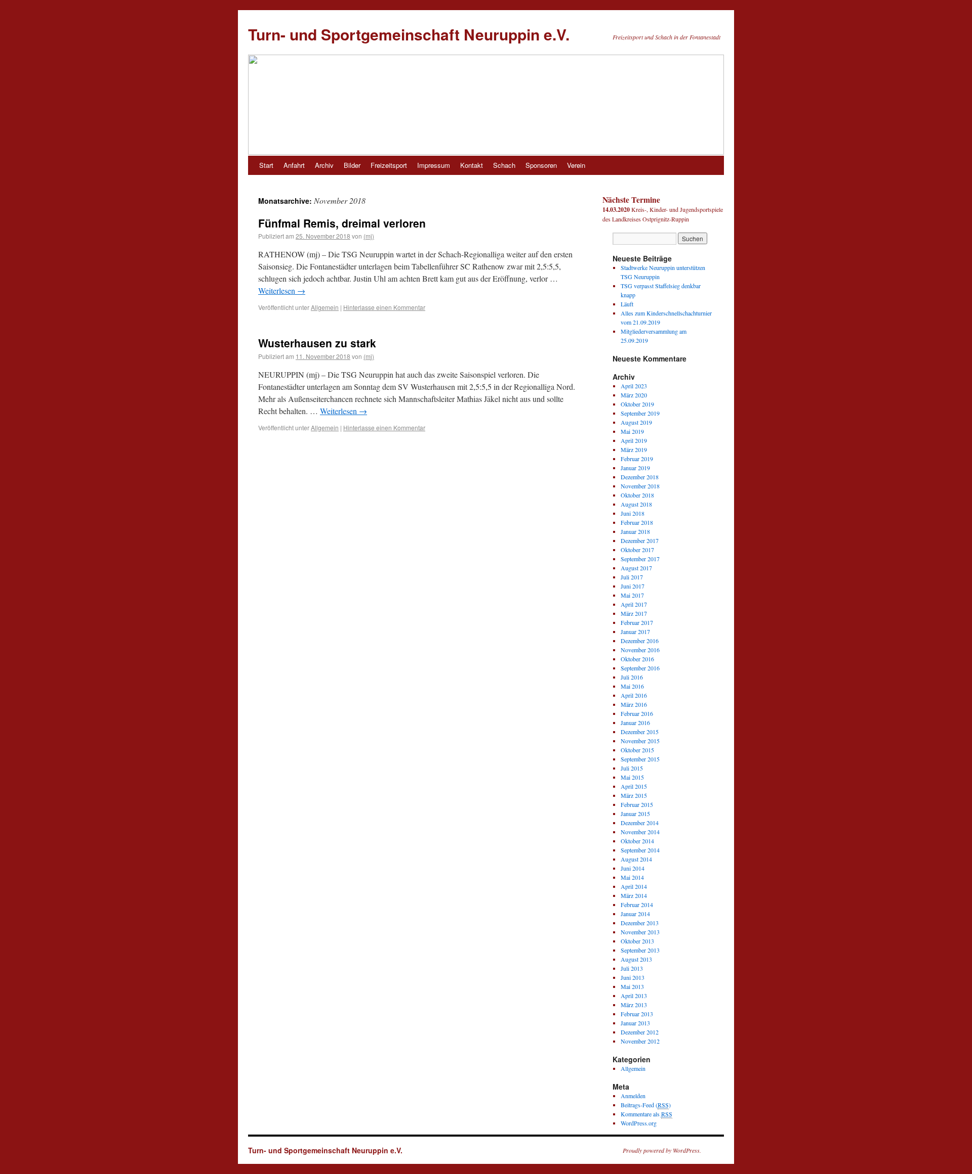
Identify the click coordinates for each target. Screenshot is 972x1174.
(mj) (368, 236)
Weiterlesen (281, 290)
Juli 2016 (632, 677)
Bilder (352, 165)
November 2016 (640, 650)
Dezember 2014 (640, 823)
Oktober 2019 (637, 404)
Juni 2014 (632, 868)
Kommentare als (646, 1114)
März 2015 (634, 795)
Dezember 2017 (640, 540)
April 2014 (634, 886)
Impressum (433, 165)
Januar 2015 (635, 813)
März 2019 (634, 449)
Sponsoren (541, 165)
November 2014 (640, 832)
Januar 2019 (635, 468)
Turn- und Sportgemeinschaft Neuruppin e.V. (409, 34)
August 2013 (636, 959)
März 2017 (634, 613)
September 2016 (640, 668)
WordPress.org (639, 1123)
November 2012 (640, 1041)
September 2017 (640, 559)
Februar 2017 (637, 622)
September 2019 (640, 413)
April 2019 (634, 440)
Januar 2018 (635, 531)
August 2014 (636, 859)
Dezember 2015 (640, 732)
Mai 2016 (632, 686)
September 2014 (640, 850)
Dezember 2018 (640, 477)
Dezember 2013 (640, 923)
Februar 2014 (637, 904)
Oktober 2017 (637, 550)
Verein (576, 165)
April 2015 (634, 786)
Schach (504, 165)
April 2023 (634, 386)
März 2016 (634, 704)
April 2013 (634, 995)
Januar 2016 (635, 722)
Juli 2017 (632, 577)
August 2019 (636, 422)
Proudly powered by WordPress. (662, 1150)
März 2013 (634, 1005)
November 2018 (640, 486)
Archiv (324, 165)
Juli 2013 (632, 968)
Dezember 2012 (640, 1032)
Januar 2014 (635, 914)
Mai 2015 (632, 777)
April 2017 (634, 604)
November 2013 (640, 932)
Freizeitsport (389, 165)
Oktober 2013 (637, 941)
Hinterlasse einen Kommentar (384, 307)
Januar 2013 (635, 1023)
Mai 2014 (632, 877)
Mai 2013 (632, 986)
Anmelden (633, 1096)
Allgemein (325, 307)
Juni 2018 (632, 513)
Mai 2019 (632, 431)
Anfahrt (294, 165)
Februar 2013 (637, 1014)
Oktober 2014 (637, 841)
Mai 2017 (632, 595)
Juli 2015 (632, 768)
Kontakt (471, 165)
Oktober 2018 (637, 495)
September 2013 (640, 950)
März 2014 (634, 895)
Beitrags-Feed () (646, 1105)
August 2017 (636, 568)
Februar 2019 (637, 459)
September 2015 (640, 759)
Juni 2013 (632, 977)
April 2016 (634, 695)
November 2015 (640, 741)
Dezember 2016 (640, 641)
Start (266, 165)
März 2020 (634, 395)
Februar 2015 (637, 804)
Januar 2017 (635, 631)
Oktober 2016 (637, 659)
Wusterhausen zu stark (317, 342)
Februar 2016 (637, 713)
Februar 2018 (637, 522)
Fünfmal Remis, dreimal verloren (342, 223)
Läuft (627, 304)
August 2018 (636, 504)
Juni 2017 (632, 586)
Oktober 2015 (637, 750)
